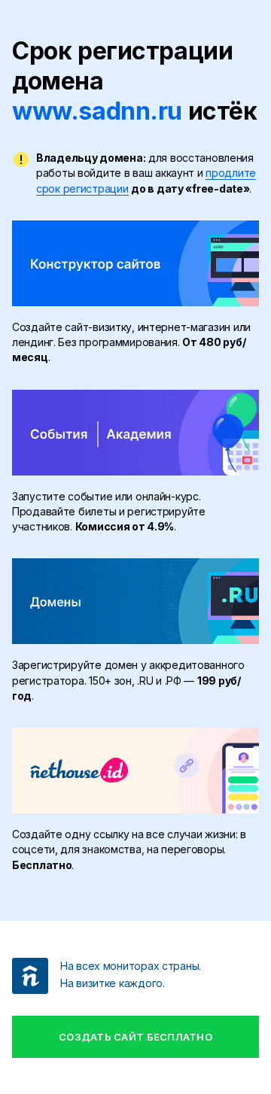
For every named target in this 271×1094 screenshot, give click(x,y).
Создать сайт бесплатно (135, 1037)
